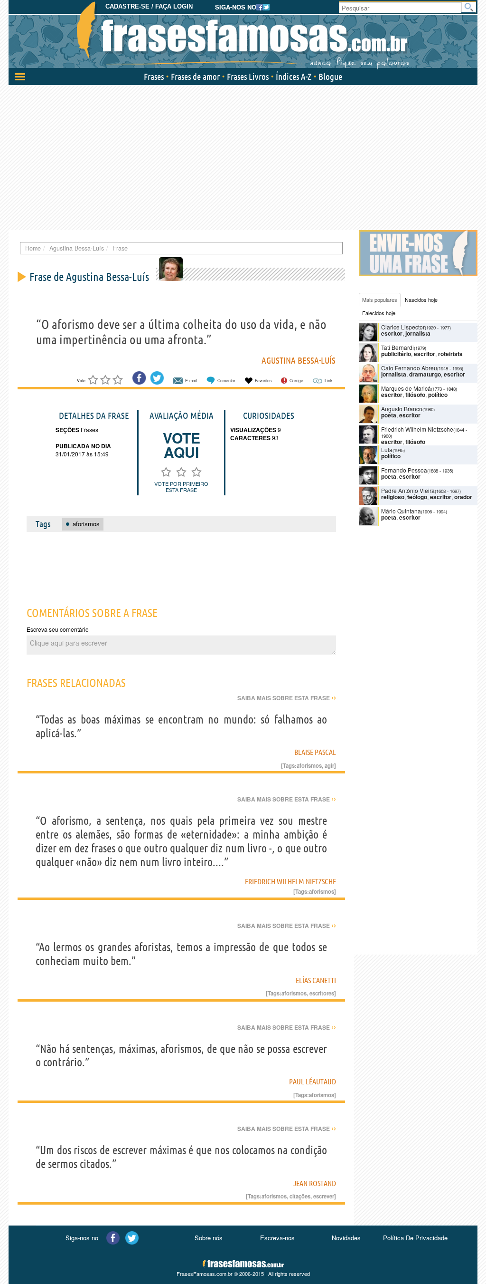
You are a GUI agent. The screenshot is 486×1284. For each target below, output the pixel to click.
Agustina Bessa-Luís (299, 360)
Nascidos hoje (421, 299)
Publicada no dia (83, 446)
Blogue (330, 76)
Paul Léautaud (312, 1081)
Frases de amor (195, 76)
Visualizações (253, 429)
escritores (321, 993)
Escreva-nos (277, 1237)
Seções (67, 429)
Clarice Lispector (403, 327)
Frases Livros (248, 76)
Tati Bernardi (397, 347)
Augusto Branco (401, 409)
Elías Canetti (316, 980)
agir (329, 765)
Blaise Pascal (315, 752)
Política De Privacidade (415, 1237)
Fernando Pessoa (404, 470)
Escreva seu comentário (58, 629)
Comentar (226, 380)
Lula (387, 449)
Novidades (346, 1237)
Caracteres (250, 438)
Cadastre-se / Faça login (149, 6)
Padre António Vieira (408, 490)
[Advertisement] (243, 156)
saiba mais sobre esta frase (286, 698)
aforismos (309, 765)
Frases (154, 76)
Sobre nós (209, 1237)
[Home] (243, 35)
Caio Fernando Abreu (409, 368)
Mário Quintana (401, 511)
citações (300, 1196)
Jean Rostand (314, 1183)
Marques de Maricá (406, 388)
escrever (323, 1196)
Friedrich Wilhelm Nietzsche (290, 881)
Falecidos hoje (378, 313)
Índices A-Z (293, 76)
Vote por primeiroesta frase (181, 486)
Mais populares (379, 299)
